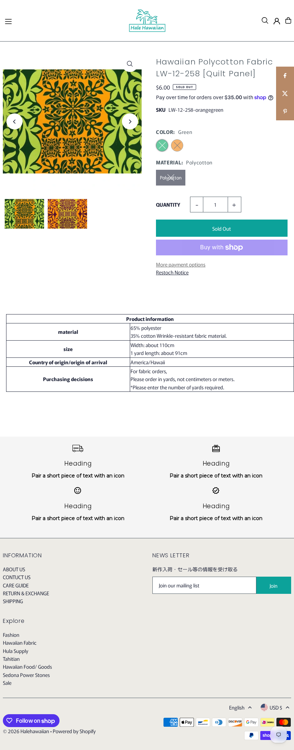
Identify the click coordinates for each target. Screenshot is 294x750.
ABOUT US (14, 569)
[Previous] (14, 122)
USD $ (276, 707)
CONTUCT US (16, 577)
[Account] (277, 21)
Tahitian (11, 658)
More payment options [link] (180, 264)
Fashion (11, 634)
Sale (7, 682)
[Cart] (288, 20)
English (237, 707)
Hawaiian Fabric (20, 642)
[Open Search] (265, 20)
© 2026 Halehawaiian (26, 731)
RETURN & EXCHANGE (26, 593)
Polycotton (170, 177)
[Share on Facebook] (285, 76)
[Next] (130, 122)
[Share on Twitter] (285, 93)
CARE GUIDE (16, 585)
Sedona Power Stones (26, 674)
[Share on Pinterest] (285, 111)
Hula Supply (15, 650)
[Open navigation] (63, 20)
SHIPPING (13, 601)
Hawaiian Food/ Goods (27, 666)
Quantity (168, 204)
